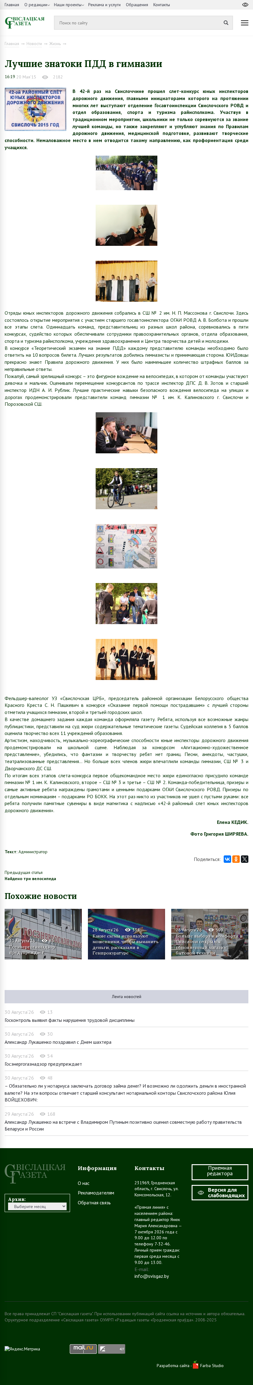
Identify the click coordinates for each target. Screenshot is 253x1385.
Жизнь (55, 43)
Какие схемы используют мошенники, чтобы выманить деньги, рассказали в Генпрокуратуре (126, 944)
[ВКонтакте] (227, 859)
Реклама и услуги (104, 4)
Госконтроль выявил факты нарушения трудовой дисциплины (70, 1020)
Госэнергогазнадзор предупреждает (32, 949)
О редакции (35, 4)
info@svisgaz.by (152, 1276)
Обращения (137, 4)
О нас (83, 1183)
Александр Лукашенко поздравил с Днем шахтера (58, 1042)
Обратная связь (94, 1202)
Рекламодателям (96, 1193)
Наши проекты (67, 4)
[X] (244, 859)
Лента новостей (126, 996)
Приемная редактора (220, 1170)
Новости (34, 43)
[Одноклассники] (236, 859)
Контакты (161, 4)
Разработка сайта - (175, 1365)
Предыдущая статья (24, 872)
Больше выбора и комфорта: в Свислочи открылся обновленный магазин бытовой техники (209, 944)
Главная (12, 4)
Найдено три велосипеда (30, 878)
